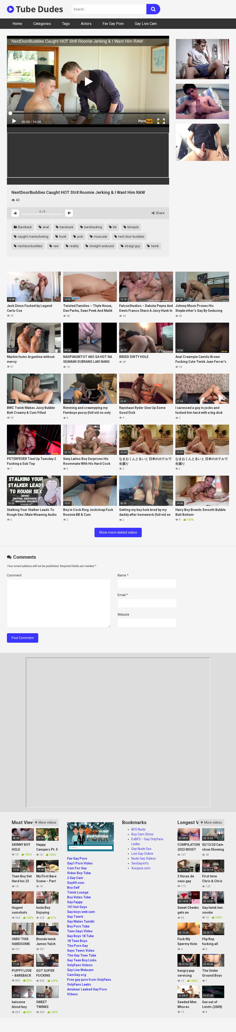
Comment (14, 575)
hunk (62, 236)
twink (154, 246)
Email (123, 595)
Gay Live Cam (146, 23)
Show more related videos (118, 532)
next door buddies (131, 236)
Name (123, 575)
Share (160, 213)
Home (17, 23)
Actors (86, 23)
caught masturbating (32, 236)
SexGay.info (140, 863)
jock (80, 236)
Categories (42, 23)
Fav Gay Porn (113, 23)
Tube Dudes (38, 9)
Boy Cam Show (142, 834)
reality (74, 246)
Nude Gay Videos (143, 858)
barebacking (92, 227)
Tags (66, 23)
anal (45, 227)
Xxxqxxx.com (140, 868)
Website (123, 614)
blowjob (133, 227)
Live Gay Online (142, 853)
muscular (100, 236)
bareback (66, 227)
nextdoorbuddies (29, 246)
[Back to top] (220, 1018)
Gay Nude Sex (141, 849)
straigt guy (132, 246)
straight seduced (101, 246)
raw (56, 246)
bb (114, 227)
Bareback (24, 227)
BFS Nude (138, 829)
